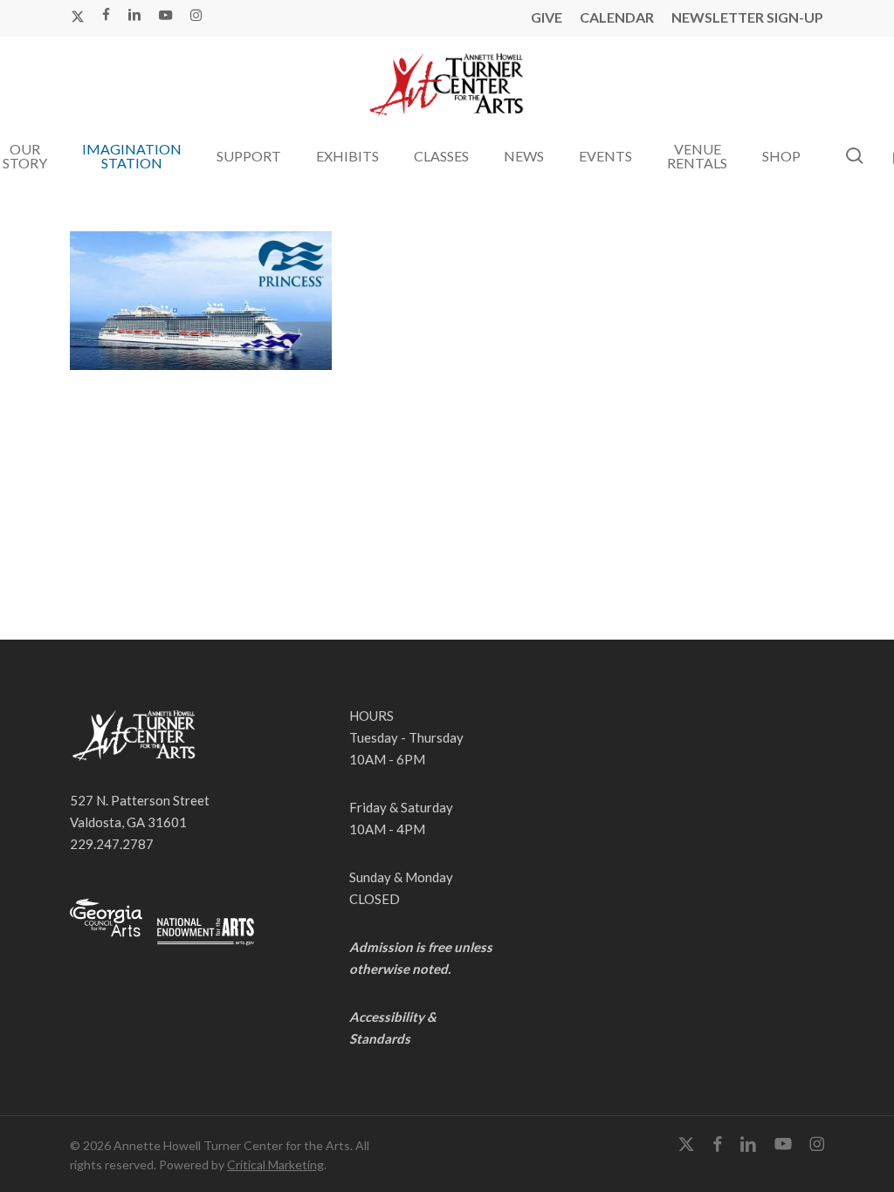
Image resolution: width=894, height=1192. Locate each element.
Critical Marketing (275, 1164)
